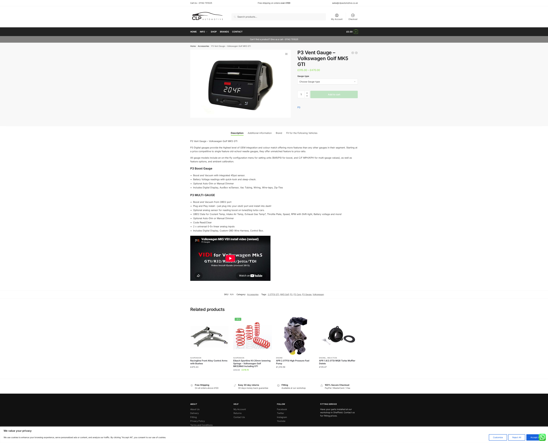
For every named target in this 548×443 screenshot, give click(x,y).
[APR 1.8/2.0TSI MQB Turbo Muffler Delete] (338, 335)
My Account (337, 19)
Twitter (280, 413)
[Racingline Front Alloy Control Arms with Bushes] (209, 335)
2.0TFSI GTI (273, 294)
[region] (274, 435)
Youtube (281, 421)
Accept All (535, 437)
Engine (279, 358)
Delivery (194, 413)
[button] (286, 54)
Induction (332, 358)
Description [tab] (237, 133)
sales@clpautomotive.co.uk (345, 3)
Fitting (193, 417)
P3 (298, 107)
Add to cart (334, 94)
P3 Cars (297, 294)
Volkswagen (318, 294)
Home (193, 46)
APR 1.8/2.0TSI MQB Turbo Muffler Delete (337, 362)
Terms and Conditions (201, 425)
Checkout (352, 19)
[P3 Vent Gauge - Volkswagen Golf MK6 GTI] (352, 52)
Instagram (282, 417)
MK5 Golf (284, 294)
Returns (238, 413)
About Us (195, 409)
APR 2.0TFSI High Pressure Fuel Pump (292, 362)
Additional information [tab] (260, 133)
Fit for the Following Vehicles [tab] (301, 133)
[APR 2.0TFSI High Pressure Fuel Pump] (295, 335)
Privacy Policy (197, 421)
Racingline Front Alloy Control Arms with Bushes (208, 362)
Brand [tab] (279, 133)
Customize (498, 437)
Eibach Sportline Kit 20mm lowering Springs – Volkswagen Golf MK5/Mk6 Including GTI (251, 363)
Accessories (203, 46)
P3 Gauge (306, 294)
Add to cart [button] (209, 375)
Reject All (516, 437)
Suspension (195, 358)
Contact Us (239, 417)
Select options (252, 375)
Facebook (282, 409)
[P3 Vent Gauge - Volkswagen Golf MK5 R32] (356, 52)
